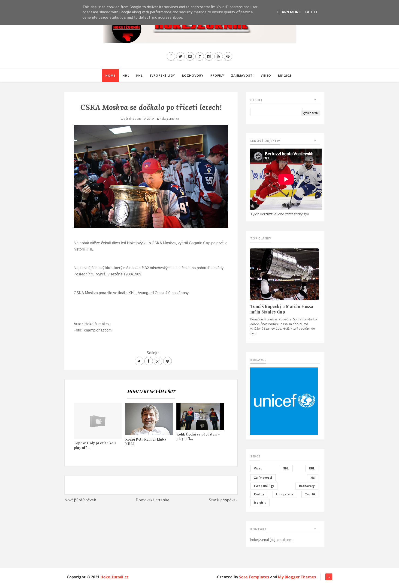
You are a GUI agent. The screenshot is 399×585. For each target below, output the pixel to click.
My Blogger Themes (297, 576)
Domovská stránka (152, 499)
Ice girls (260, 502)
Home (110, 75)
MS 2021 (284, 75)
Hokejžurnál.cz (114, 576)
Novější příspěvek (80, 499)
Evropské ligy (162, 75)
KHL (139, 75)
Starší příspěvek (223, 499)
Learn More (289, 12)
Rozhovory (192, 75)
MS (313, 478)
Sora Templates (254, 576)
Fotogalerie (285, 494)
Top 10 (310, 494)
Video (266, 75)
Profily (217, 75)
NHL (125, 75)
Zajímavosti (242, 75)
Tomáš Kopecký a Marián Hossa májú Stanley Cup (281, 309)
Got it (311, 12)
